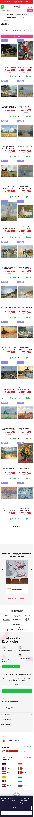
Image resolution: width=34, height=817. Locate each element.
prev (3, 560)
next (30, 560)
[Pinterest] (12, 700)
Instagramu (24, 618)
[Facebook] (3, 700)
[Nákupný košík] (30, 7)
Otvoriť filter (16, 36)
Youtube (11, 620)
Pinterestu (23, 620)
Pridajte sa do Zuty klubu (10, 658)
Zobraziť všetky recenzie (16, 589)
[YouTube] (9, 700)
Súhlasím (16, 813)
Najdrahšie (22, 30)
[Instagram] (6, 700)
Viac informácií (26, 738)
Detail (13, 75)
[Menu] (2, 7)
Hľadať (29, 10)
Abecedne (28, 30)
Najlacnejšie (15, 30)
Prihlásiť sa (16, 682)
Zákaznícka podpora (11, 693)
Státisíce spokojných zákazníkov (17, 14)
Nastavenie (16, 808)
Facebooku (11, 618)
